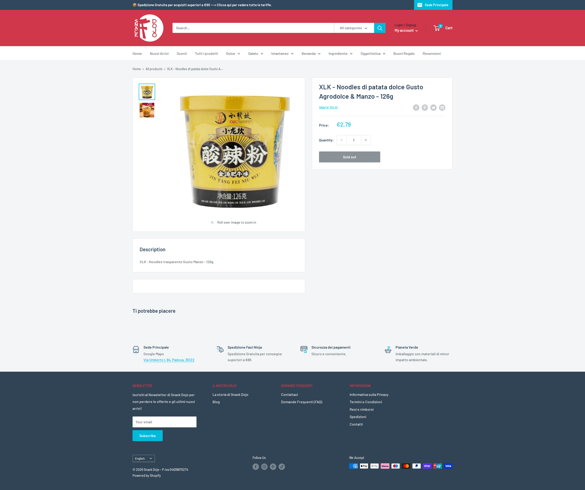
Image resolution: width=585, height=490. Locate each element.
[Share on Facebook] (416, 107)
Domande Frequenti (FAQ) (301, 402)
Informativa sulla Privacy (369, 394)
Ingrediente (338, 53)
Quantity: (326, 140)
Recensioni (432, 53)
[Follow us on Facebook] (256, 466)
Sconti (182, 53)
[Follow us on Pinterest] (273, 466)
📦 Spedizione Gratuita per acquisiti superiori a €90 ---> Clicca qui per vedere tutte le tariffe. (202, 5)
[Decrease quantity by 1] (341, 140)
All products (154, 69)
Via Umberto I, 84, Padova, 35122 (169, 360)
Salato (253, 53)
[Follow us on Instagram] (264, 466)
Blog (216, 402)
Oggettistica (370, 53)
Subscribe (147, 435)
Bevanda (309, 53)
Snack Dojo (328, 108)
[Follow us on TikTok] (282, 466)
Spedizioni (358, 416)
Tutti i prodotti (206, 53)
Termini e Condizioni (366, 402)
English (140, 458)
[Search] (380, 28)
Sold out (349, 157)
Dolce (230, 53)
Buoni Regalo (404, 53)
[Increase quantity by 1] (366, 140)
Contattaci (289, 394)
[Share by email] (442, 107)
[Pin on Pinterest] (425, 107)
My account (404, 30)
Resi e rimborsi (362, 409)
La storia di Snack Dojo (230, 394)
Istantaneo (280, 53)
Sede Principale (436, 5)
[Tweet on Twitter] (433, 107)
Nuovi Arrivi (159, 53)
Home (137, 53)
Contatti (356, 424)
